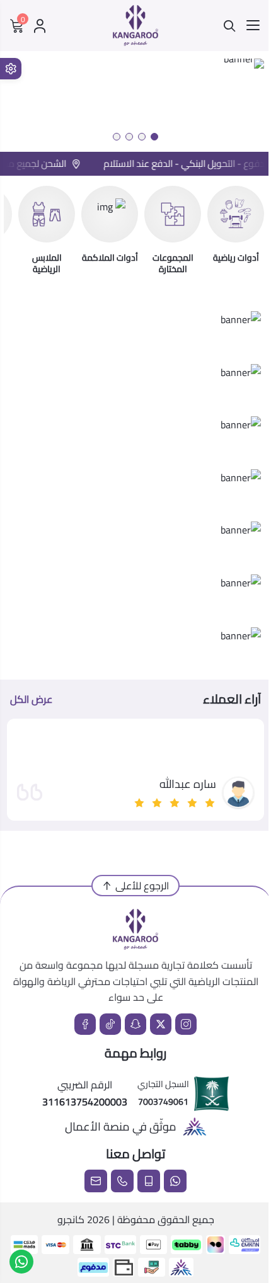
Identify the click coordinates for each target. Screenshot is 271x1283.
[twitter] (160, 1024)
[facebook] (85, 1024)
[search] (229, 26)
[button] (154, 136)
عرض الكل (31, 699)
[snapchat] (135, 1024)
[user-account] (40, 26)
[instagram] (186, 1024)
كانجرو (70, 1219)
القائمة (253, 26)
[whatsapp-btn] (21, 1262)
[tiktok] (110, 1024)
